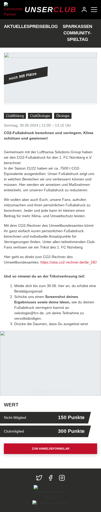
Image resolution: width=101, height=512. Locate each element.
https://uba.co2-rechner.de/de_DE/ (68, 262)
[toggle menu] (94, 9)
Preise (37, 26)
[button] (7, 363)
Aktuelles (17, 26)
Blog (51, 26)
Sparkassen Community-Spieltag (77, 33)
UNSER (50, 9)
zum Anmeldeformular (50, 448)
